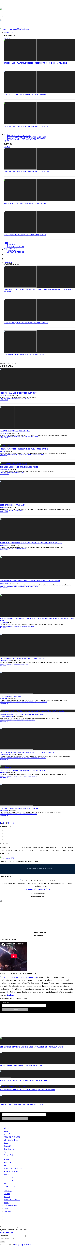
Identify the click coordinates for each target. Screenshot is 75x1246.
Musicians (25, 586)
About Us (11, 251)
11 (10, 823)
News (35, 776)
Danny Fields (31, 702)
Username (4, 1236)
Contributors (9, 1149)
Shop (6, 243)
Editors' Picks (19, 436)
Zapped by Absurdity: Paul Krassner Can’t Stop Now (23, 770)
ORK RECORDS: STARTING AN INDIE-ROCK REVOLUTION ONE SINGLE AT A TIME (35, 63)
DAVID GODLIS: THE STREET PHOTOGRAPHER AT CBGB (25, 203)
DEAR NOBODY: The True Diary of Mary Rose (26, 137)
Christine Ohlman (5, 754)
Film (27, 664)
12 (13, 823)
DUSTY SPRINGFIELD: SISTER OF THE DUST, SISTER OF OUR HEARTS (27, 752)
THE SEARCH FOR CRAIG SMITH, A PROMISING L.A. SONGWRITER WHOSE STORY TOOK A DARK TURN (37, 619)
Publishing (31, 720)
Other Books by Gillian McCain (21, 140)
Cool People (23, 702)
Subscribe (5, 1002)
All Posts (8, 32)
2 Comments (4, 759)
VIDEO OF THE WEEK (12, 1137)
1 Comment (3, 456)
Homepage (8, 1191)
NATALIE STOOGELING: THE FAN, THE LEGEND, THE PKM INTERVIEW (27, 1090)
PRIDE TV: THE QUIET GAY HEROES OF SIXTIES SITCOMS (26, 323)
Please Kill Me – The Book (19, 136)
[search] (17, 1227)
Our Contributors (10, 1206)
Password (4, 1238)
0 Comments (4, 512)
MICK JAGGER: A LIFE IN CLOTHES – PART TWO (18, 393)
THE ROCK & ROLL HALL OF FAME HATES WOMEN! (20, 467)
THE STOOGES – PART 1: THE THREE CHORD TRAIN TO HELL (27, 126)
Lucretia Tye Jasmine (6, 716)
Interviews (40, 454)
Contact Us (8, 1146)
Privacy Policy (9, 1155)
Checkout (12, 244)
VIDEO (24, 548)
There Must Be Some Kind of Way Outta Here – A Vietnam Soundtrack (31, 543)
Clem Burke (24, 454)
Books (6, 134)
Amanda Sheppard (5, 660)
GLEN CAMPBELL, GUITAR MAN (12, 505)
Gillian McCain (4, 395)
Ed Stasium (3, 698)
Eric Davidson (4, 810)
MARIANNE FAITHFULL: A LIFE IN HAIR (15, 431)
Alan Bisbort (4, 507)
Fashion (17, 398)
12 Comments (4, 474)
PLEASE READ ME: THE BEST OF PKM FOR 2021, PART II (25, 235)
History (44, 702)
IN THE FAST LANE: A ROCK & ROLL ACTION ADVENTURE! (22, 658)
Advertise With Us (15, 252)
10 (8, 823)
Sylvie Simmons (5, 469)
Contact (8, 249)
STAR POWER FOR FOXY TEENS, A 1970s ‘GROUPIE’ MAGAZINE (24, 714)
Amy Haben (3, 451)
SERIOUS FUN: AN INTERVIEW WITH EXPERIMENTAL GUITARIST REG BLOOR (30, 581)
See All (7, 38)
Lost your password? (22, 1244)
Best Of (7, 141)
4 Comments (4, 400)
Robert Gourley (5, 583)
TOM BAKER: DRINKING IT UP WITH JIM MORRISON (24, 354)
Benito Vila (3, 772)
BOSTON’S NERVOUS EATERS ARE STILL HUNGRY (19, 808)
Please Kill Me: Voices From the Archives (26, 138)
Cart (9, 245)
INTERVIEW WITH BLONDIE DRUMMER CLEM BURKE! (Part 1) (24, 449)
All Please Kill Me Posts (7, 398)
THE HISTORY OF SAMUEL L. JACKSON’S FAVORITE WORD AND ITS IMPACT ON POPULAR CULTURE (38, 290)
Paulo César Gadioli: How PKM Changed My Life (25, 95)
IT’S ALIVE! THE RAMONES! (10, 696)
